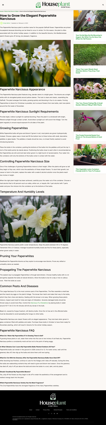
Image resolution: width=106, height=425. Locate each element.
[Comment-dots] (57, 413)
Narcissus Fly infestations (39, 303)
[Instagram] (51, 413)
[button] (3, 5)
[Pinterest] (54, 413)
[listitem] (90, 26)
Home (1, 11)
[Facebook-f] (48, 413)
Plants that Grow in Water (11, 11)
